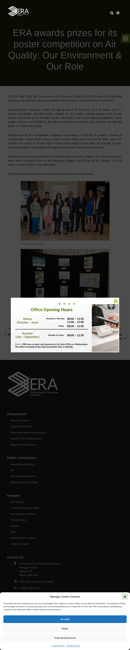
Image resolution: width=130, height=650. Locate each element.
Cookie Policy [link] (58, 645)
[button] (125, 596)
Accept (65, 619)
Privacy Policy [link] (73, 645)
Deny (65, 628)
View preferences (65, 637)
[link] (18, 9)
